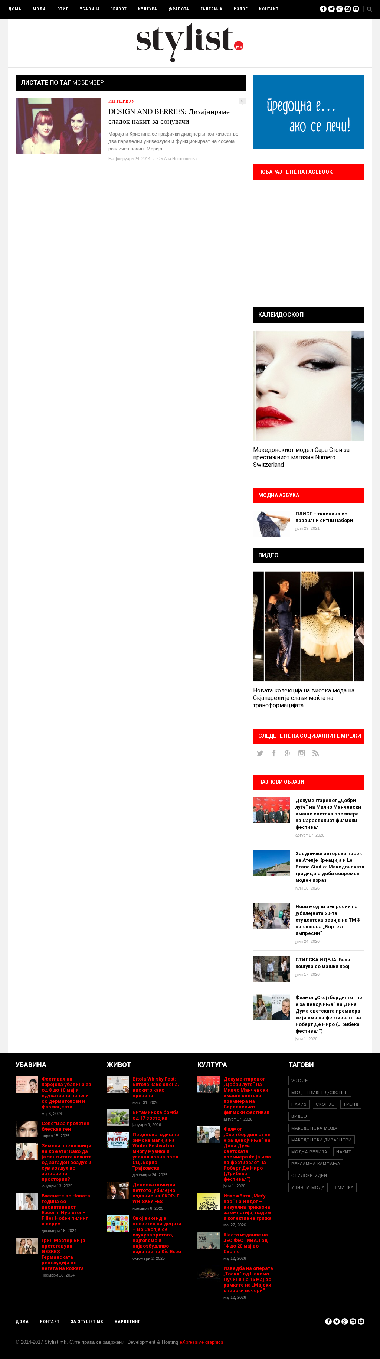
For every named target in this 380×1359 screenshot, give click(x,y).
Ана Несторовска (180, 158)
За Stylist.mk (87, 1321)
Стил (63, 9)
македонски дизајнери (321, 1140)
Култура (147, 9)
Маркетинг (127, 1321)
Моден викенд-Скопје (319, 1092)
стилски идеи (309, 1175)
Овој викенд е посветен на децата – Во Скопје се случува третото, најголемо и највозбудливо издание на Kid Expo (156, 1234)
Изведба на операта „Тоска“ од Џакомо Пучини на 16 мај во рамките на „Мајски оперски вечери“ (248, 1279)
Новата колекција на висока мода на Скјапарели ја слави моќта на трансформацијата (303, 698)
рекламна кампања (315, 1163)
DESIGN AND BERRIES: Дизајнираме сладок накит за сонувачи (169, 116)
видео (299, 1116)
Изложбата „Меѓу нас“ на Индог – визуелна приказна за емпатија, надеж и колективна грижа (247, 1207)
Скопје (325, 1104)
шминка (344, 1187)
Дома (15, 9)
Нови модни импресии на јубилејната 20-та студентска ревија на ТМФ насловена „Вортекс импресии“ (327, 920)
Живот (119, 9)
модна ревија (309, 1152)
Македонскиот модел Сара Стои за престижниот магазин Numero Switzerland (301, 457)
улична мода (308, 1187)
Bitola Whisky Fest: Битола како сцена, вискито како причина (155, 1087)
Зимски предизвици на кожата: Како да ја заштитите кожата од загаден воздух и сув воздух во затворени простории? (67, 1162)
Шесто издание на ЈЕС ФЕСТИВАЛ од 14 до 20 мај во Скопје (245, 1243)
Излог (241, 9)
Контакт (269, 9)
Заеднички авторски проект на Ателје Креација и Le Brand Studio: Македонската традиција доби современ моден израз (329, 867)
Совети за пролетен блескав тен (65, 1126)
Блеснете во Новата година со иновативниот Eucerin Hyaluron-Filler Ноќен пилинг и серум (66, 1209)
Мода (39, 9)
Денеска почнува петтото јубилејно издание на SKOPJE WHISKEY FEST (155, 1193)
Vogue (299, 1080)
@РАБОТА (178, 9)
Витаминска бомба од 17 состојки (155, 1115)
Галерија (211, 9)
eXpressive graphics (201, 1342)
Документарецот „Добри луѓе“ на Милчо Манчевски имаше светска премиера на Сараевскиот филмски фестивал (328, 814)
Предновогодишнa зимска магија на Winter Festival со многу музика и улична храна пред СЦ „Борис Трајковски (155, 1151)
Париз (299, 1104)
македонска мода (314, 1128)
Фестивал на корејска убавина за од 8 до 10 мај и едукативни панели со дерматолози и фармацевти (66, 1092)
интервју (121, 101)
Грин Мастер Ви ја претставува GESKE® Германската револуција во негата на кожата (63, 1254)
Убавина (90, 9)
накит (343, 1152)
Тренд (350, 1104)
